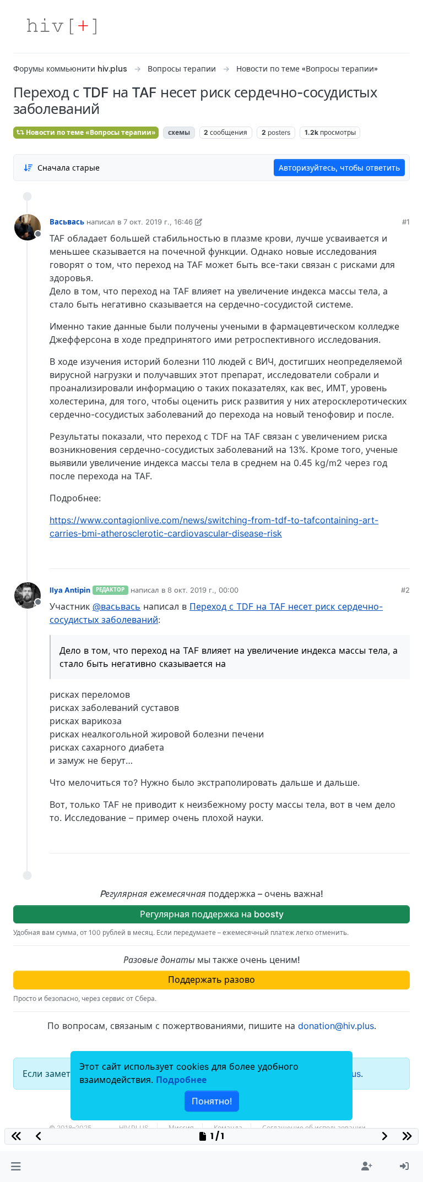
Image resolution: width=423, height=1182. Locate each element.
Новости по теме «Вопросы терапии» (90, 132)
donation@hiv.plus (336, 1025)
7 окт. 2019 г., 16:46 (158, 221)
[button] (15, 1167)
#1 (406, 221)
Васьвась (67, 221)
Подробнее (181, 1079)
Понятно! (212, 1101)
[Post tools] (401, 556)
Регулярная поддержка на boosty (212, 914)
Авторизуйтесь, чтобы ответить (339, 167)
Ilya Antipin (70, 589)
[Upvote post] (343, 556)
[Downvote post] (380, 556)
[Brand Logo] (62, 26)
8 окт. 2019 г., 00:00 (202, 589)
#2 (405, 589)
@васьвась (116, 606)
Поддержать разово (211, 979)
